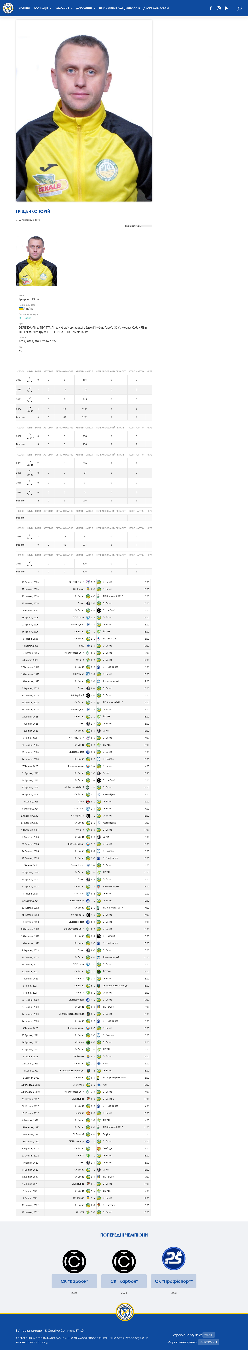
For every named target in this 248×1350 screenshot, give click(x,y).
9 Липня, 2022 (30, 1191)
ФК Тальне (79, 589)
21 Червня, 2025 (30, 752)
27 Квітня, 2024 (30, 901)
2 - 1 (93, 646)
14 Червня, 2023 (30, 1021)
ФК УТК (106, 631)
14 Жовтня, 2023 (30, 922)
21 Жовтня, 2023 (30, 915)
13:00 (146, 646)
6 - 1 (93, 731)
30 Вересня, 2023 (30, 929)
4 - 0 (93, 596)
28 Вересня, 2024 (30, 816)
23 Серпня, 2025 (30, 702)
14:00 (146, 610)
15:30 (146, 773)
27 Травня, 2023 (30, 1035)
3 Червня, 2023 (30, 1028)
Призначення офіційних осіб (119, 8)
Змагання (62, 8)
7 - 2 (93, 1063)
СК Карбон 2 (108, 610)
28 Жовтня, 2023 (30, 908)
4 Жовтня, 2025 (30, 660)
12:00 (146, 681)
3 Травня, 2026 (30, 639)
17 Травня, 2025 (30, 787)
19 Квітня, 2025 (30, 801)
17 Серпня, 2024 (30, 858)
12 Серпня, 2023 (30, 971)
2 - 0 (93, 639)
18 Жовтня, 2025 (30, 653)
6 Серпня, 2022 (30, 1163)
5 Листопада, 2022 (30, 1092)
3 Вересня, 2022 (30, 1148)
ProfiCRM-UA (208, 1342)
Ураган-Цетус (77, 624)
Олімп (81, 603)
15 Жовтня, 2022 (30, 1113)
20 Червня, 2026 (30, 596)
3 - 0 (93, 667)
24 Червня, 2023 (30, 1007)
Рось (82, 645)
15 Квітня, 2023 (30, 1071)
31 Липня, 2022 (30, 1170)
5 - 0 (93, 582)
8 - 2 (93, 1205)
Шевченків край (110, 681)
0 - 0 (93, 759)
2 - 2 (93, 752)
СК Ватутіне (78, 1099)
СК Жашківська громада (115, 985)
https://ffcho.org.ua (130, 1338)
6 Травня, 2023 (30, 1056)
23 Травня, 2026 (30, 624)
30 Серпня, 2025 (30, 695)
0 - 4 (93, 688)
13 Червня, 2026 (30, 603)
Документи (84, 8)
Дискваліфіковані (156, 8)
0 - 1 (93, 589)
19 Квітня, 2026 (30, 646)
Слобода (80, 1113)
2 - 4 (93, 724)
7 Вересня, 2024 (30, 837)
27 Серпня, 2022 (30, 1155)
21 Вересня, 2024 (30, 823)
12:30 (146, 901)
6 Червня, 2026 (30, 610)
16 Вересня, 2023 (30, 943)
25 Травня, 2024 (30, 872)
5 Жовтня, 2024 (30, 809)
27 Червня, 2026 (30, 589)
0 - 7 (93, 1042)
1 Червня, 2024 (30, 865)
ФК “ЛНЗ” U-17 (77, 582)
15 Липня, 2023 (30, 978)
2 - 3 (93, 908)
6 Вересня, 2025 (30, 688)
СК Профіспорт (110, 667)
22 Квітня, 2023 (30, 1063)
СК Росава (79, 617)
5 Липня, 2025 (30, 738)
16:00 (146, 582)
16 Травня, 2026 (30, 632)
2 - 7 (93, 1014)
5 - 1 (93, 695)
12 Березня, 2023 (30, 1078)
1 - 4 (93, 766)
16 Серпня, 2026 (30, 582)
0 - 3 (93, 738)
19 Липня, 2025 (30, 724)
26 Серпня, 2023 (30, 957)
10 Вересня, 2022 (30, 1141)
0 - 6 (93, 610)
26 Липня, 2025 (30, 716)
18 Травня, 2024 (30, 879)
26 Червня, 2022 (30, 1205)
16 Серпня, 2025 (30, 709)
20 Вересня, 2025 (30, 674)
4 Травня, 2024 (30, 893)
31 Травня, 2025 (30, 773)
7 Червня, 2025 (30, 766)
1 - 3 (93, 632)
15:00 (146, 603)
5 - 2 (93, 1212)
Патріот (106, 1134)
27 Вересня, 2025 (30, 667)
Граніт (81, 801)
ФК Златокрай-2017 (112, 596)
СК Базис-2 (79, 1084)
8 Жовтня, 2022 (30, 1120)
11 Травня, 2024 (30, 886)
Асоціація (40, 8)
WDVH (208, 1335)
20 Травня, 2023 (30, 1042)
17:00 (146, 1191)
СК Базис (25, 318)
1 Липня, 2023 (30, 993)
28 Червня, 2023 (30, 1000)
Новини (24, 8)
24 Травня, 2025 (30, 780)
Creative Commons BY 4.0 (66, 1330)
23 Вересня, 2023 (30, 936)
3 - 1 (93, 978)
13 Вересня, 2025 (30, 681)
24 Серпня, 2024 (30, 851)
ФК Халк (106, 971)
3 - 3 (93, 603)
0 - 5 (93, 893)
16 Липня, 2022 (30, 1184)
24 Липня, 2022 (30, 1177)
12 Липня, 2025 (30, 731)
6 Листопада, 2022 (30, 1085)
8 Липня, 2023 (30, 986)
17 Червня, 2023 (30, 1014)
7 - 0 (93, 971)
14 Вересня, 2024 (30, 830)
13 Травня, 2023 (30, 1049)
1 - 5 (93, 787)
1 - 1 (93, 624)
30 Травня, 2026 (30, 617)
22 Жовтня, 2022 (30, 1106)
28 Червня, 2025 (30, 745)
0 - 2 (93, 653)
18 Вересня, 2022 (30, 1134)
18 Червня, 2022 (30, 1212)
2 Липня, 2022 (30, 1198)
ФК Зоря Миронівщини (114, 1077)
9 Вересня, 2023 (30, 950)
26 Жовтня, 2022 (30, 1099)
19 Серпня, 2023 (30, 964)
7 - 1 (93, 1092)
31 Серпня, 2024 (30, 844)
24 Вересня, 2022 (30, 1127)
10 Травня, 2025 (30, 794)
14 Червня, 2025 (30, 759)
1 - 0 (93, 816)
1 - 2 (93, 674)
